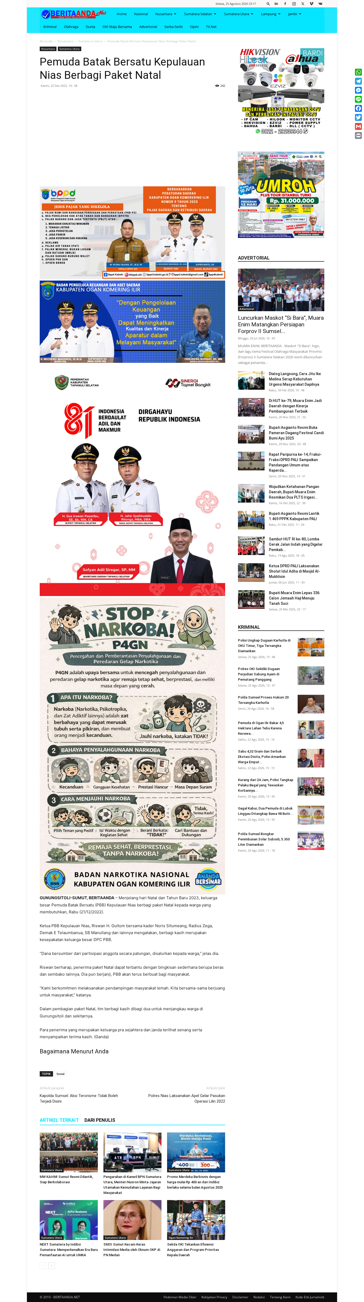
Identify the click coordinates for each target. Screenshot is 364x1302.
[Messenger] (358, 90)
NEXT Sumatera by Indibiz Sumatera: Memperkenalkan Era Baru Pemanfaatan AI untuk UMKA (69, 1249)
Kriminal (49, 26)
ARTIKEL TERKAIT (59, 1120)
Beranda (46, 41)
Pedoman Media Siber (180, 1297)
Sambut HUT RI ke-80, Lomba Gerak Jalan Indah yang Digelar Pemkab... (296, 544)
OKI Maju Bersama (117, 26)
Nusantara (163, 13)
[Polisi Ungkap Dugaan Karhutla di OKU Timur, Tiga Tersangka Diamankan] (311, 647)
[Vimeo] (312, 3)
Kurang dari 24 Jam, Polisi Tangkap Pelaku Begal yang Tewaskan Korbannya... (265, 785)
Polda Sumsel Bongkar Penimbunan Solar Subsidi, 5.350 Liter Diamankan (264, 839)
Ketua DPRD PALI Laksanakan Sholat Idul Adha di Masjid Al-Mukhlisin (294, 571)
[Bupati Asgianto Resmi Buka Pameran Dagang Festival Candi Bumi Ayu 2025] (251, 434)
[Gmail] (358, 126)
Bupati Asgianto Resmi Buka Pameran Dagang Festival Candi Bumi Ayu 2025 (296, 432)
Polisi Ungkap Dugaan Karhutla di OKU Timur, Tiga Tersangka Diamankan (264, 645)
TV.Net (211, 26)
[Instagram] (294, 3)
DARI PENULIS (99, 1120)
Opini (194, 26)
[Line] (358, 99)
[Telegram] (358, 81)
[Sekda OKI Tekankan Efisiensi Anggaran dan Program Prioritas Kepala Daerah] (196, 1220)
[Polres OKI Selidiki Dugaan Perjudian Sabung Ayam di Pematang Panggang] (311, 675)
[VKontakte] (320, 3)
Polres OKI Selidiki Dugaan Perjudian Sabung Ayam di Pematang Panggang (259, 674)
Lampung (268, 13)
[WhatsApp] (358, 72)
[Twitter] (303, 3)
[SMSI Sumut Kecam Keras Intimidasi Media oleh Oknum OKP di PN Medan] (132, 1220)
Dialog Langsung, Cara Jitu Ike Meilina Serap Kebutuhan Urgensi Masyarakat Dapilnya (295, 379)
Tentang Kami (280, 1297)
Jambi (292, 13)
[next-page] (51, 1265)
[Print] (358, 135)
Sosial (60, 1074)
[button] (268, 4)
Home (122, 13)
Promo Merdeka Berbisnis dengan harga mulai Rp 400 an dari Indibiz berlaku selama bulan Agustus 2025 (195, 1182)
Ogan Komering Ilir (181, 1237)
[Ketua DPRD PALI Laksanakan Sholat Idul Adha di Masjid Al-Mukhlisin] (251, 572)
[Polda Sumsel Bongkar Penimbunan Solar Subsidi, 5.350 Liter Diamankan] (311, 840)
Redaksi (259, 1297)
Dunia (90, 26)
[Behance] (276, 3)
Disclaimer (240, 1297)
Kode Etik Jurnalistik (310, 1297)
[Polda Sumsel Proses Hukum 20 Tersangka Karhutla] (311, 704)
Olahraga (71, 26)
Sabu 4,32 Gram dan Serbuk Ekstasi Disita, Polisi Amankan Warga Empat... (262, 756)
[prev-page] (43, 1265)
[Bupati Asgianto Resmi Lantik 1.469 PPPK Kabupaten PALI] (251, 520)
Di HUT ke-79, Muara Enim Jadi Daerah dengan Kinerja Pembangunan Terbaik (295, 406)
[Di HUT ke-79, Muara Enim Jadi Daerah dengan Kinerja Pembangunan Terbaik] (251, 407)
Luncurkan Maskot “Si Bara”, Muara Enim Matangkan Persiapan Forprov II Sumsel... (281, 324)
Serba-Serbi (173, 26)
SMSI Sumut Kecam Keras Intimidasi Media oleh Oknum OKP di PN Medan (131, 1249)
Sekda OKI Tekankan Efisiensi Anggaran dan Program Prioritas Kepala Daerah (193, 1249)
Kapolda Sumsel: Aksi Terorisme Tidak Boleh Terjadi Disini (79, 1098)
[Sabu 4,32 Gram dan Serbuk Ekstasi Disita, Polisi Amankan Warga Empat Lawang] (311, 758)
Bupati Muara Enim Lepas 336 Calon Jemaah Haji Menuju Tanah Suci (294, 598)
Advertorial (148, 26)
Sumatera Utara (236, 13)
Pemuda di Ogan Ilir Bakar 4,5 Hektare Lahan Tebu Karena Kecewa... (261, 728)
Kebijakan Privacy (214, 1297)
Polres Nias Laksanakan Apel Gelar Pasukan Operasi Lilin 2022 (186, 1098)
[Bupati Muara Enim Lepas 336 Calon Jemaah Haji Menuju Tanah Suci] (251, 599)
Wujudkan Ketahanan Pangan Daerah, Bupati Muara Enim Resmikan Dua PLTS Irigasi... (294, 491)
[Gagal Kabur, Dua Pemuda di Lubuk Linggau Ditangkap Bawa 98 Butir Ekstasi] (311, 815)
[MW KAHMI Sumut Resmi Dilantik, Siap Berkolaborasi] (69, 1152)
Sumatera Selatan (198, 13)
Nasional (141, 13)
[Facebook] (285, 3)
